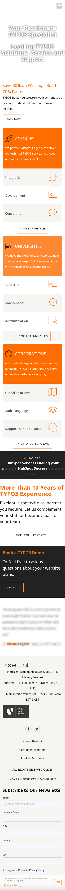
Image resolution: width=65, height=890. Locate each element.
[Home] (16, 4)
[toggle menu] (59, 6)
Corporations (32, 364)
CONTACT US (13, 587)
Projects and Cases (32, 70)
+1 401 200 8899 (24, 683)
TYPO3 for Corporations (32, 443)
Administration (32, 321)
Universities (32, 256)
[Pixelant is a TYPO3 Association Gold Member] (16, 711)
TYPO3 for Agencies (32, 228)
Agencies (32, 148)
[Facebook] (28, 729)
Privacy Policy (12, 885)
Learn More (13, 119)
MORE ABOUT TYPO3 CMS (31, 535)
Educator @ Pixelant (46, 644)
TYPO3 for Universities (33, 336)
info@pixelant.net (24, 694)
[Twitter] (37, 729)
